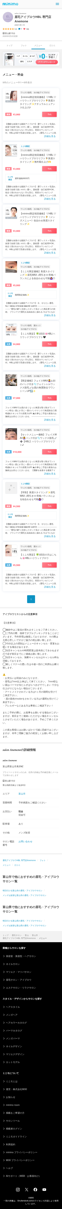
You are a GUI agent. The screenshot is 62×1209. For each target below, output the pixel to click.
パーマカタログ (14, 1030)
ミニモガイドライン (16, 1136)
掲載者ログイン (14, 1128)
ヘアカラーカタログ (16, 1022)
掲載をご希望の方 (15, 1112)
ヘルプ (9, 1168)
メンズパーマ (13, 1038)
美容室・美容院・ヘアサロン (21, 956)
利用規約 (10, 1144)
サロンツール (13, 1120)
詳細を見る (50, 136)
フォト (24, 45)
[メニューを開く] (57, 4)
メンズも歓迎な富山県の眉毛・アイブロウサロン (24, 925)
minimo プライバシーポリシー (21, 1152)
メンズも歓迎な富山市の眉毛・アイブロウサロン (24, 895)
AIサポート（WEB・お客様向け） (23, 1175)
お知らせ (10, 1097)
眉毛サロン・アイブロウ (18, 979)
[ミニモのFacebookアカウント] (35, 1190)
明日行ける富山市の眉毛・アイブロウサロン (22, 890)
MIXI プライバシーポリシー (20, 1160)
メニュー (7, 865)
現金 (21, 811)
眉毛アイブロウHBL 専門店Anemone (19, 938)
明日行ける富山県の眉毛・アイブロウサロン (22, 920)
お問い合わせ (25, 841)
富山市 (35, 935)
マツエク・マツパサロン (18, 971)
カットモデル (13, 1062)
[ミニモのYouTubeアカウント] (44, 1190)
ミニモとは (12, 1081)
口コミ (53, 45)
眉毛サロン (17, 935)
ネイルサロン (13, 964)
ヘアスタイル (13, 1006)
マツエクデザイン (15, 1054)
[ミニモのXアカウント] (26, 1190)
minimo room (13, 1104)
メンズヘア (12, 1014)
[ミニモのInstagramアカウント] (18, 1190)
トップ (6, 935)
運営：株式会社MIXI (16, 1089)
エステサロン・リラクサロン (21, 987)
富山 (27, 935)
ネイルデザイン (14, 1046)
